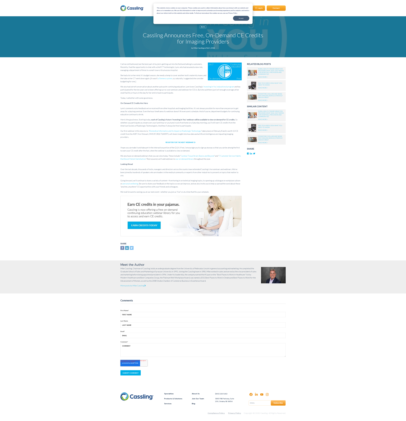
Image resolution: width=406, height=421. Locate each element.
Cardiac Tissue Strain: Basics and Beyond (197, 156)
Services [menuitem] (167, 404)
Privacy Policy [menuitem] (234, 413)
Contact (276, 8)
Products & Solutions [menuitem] (173, 399)
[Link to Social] (122, 248)
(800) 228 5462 (221, 394)
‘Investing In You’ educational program (218, 86)
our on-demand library (185, 159)
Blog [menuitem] (193, 404)
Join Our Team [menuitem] (198, 399)
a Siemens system (165, 78)
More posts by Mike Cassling (132, 285)
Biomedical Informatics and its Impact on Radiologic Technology (175, 131)
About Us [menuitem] (196, 394)
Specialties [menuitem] (169, 394)
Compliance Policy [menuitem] (216, 413)
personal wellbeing (130, 183)
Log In (260, 8)
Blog (203, 27)
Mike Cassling (198, 48)
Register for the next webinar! (180, 142)
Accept (241, 18)
